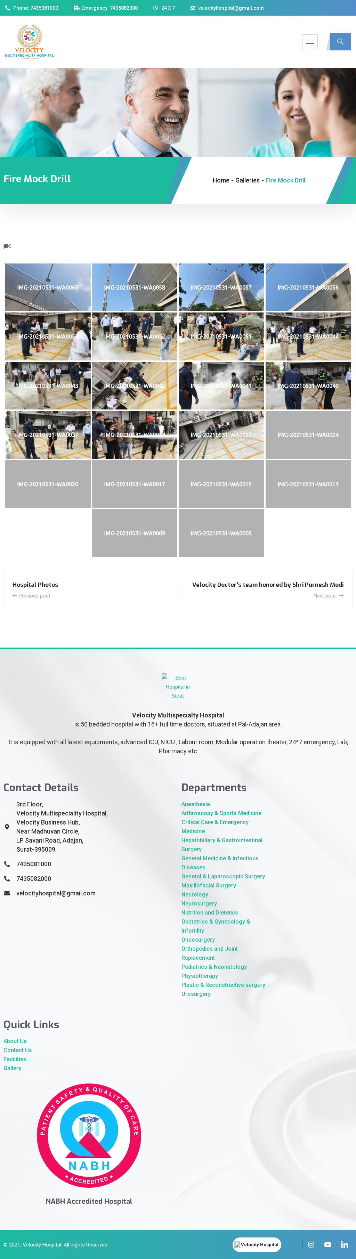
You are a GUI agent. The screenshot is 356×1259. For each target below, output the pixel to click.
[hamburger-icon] (310, 41)
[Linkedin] (344, 1245)
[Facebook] (287, 1244)
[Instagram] (310, 1245)
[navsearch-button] (340, 41)
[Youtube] (327, 1245)
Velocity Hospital (42, 1245)
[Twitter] (297, 1244)
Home (221, 180)
